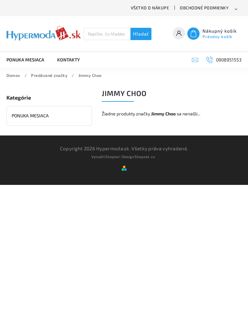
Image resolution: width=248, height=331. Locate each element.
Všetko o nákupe (150, 7)
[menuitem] (28, 60)
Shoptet (112, 157)
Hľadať (141, 34)
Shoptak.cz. (146, 157)
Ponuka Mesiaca (30, 115)
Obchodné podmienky (204, 7)
